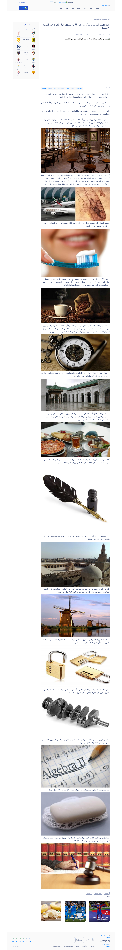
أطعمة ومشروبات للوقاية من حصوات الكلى (51, 917)
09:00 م (26, 41)
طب (61, 8)
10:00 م (26, 47)
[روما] (33, 72)
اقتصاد (91, 8)
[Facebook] (47, 88)
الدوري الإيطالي (26, 65)
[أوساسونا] (33, 53)
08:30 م (26, 54)
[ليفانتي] (19, 53)
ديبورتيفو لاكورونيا (18, 62)
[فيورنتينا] (19, 72)
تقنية (73, 8)
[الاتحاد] (33, 39)
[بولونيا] (33, 66)
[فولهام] (33, 46)
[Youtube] (20, 940)
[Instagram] (23, 940)
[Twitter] (70, 88)
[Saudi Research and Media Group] (103, 945)
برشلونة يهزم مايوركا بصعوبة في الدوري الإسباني (100, 918)
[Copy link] (79, 88)
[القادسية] (19, 33)
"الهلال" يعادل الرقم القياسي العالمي (76, 918)
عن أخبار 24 (85, 946)
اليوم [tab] (26, 28)
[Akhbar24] (103, 936)
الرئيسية (106, 19)
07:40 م (26, 34)
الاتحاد (33, 42)
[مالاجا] (33, 59)
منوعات (78, 8)
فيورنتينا (18, 75)
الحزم (19, 42)
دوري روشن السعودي (26, 32)
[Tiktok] (16, 940)
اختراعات (89, 893)
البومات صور (97, 19)
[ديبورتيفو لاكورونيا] (19, 59)
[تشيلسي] (19, 46)
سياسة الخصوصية (56, 946)
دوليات (85, 8)
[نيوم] (33, 33)
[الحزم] (19, 39)
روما (33, 75)
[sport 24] (23, 8)
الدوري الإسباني (26, 52)
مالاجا (33, 62)
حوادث (67, 8)
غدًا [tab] (18, 29)
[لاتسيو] (19, 66)
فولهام (33, 49)
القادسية (18, 36)
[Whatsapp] (59, 88)
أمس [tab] (34, 29)
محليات (97, 8)
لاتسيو (18, 69)
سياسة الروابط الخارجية (68, 946)
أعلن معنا (92, 946)
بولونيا (33, 69)
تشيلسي (18, 49)
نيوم (33, 36)
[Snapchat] (13, 940)
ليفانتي (18, 55)
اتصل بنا (77, 946)
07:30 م (26, 67)
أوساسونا (33, 55)
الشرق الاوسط (98, 893)
